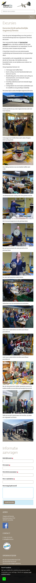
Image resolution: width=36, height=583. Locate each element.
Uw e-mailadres (8, 479)
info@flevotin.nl (8, 539)
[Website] (18, 4)
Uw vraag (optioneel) (10, 486)
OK (4, 579)
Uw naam (6, 465)
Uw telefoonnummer (10, 472)
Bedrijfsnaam (7, 458)
